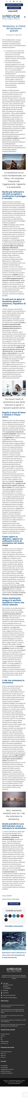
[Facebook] (6, 916)
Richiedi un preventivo (6, 1071)
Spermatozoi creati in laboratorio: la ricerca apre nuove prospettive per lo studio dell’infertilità (14, 955)
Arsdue (6, 1080)
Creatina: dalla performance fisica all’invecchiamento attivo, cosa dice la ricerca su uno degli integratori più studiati (12, 1011)
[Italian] (9, 11)
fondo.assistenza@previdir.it (9, 995)
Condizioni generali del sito (15, 1080)
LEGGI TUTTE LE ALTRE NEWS (10, 899)
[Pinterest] (22, 916)
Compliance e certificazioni (7, 1073)
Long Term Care (4, 1043)
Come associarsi (4, 1067)
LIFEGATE (9, 896)
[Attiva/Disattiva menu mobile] (25, 17)
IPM (2, 1037)
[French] (13, 11)
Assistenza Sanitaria (5, 1034)
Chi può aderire (4, 1065)
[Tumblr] (18, 916)
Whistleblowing (19, 1081)
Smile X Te (3, 1057)
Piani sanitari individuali (6, 1051)
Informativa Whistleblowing (14, 1083)
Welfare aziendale (5, 1041)
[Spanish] (15, 11)
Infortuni (3, 1036)
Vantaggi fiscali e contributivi (7, 1069)
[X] (10, 916)
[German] (16, 11)
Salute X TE (3, 1055)
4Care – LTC (3, 1053)
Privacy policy (12, 1081)
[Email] (6, 920)
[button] (3, 945)
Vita (1, 1039)
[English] (11, 11)
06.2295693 (5, 990)
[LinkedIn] (14, 916)
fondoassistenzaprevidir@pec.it (10, 997)
